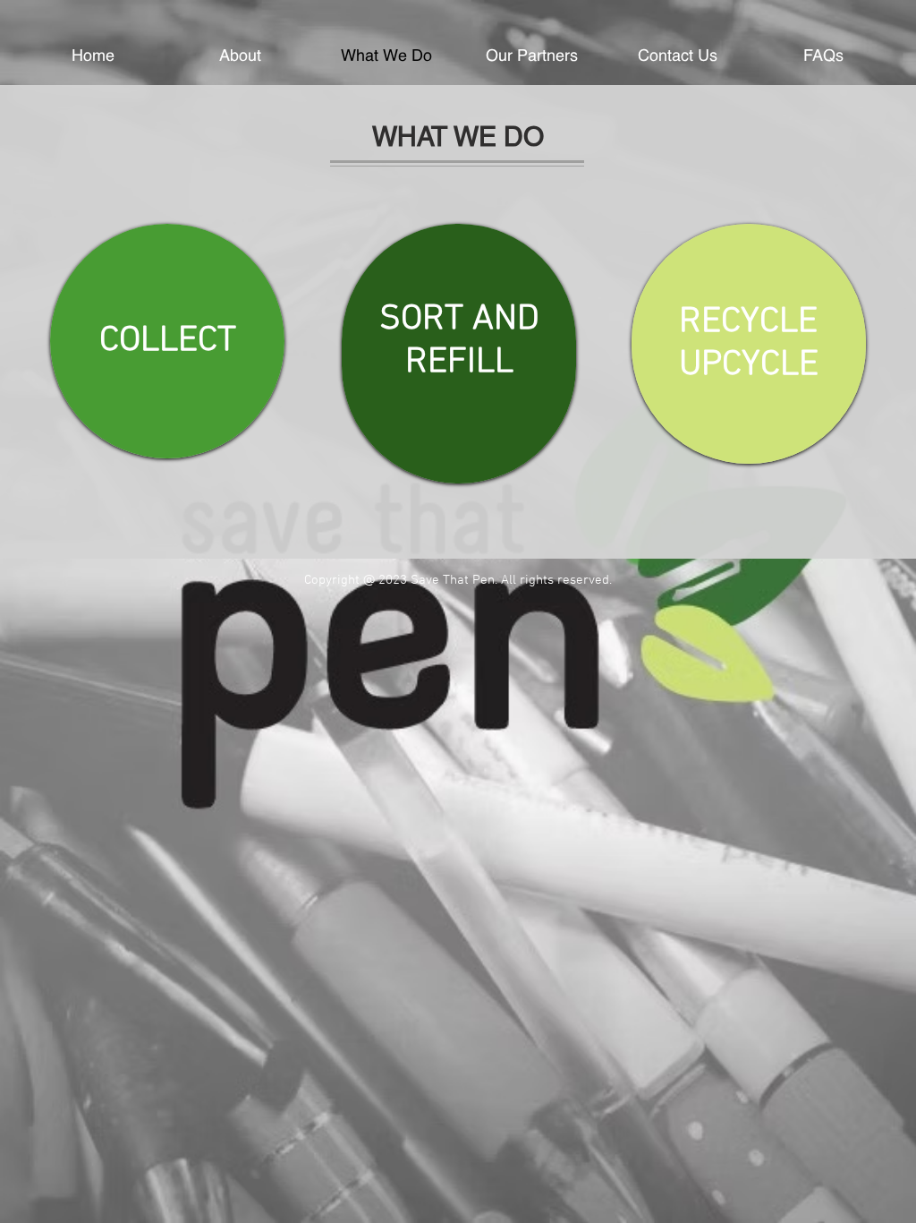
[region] (167, 341)
